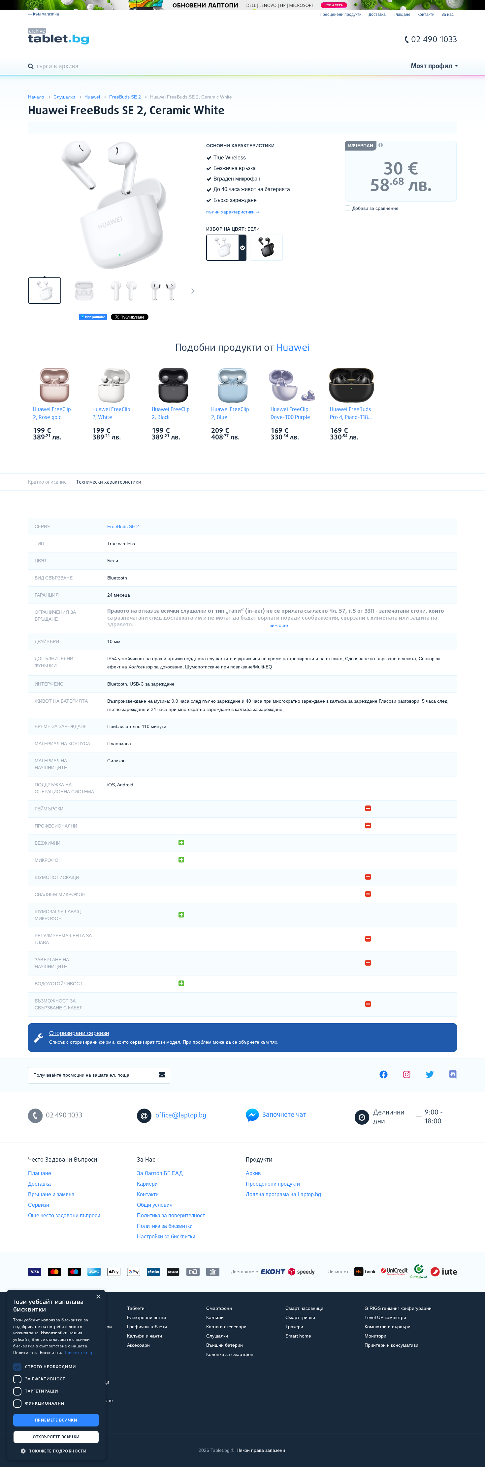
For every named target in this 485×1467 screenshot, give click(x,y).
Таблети (136, 1308)
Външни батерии (224, 1345)
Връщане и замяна (51, 1194)
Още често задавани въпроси (64, 1215)
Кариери (147, 1184)
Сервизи (38, 1205)
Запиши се (162, 1075)
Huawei (293, 348)
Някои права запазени (261, 1450)
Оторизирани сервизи (79, 1033)
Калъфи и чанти (144, 1336)
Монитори (375, 1336)
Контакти (426, 14)
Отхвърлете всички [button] (56, 1437)
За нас (447, 14)
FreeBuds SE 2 (123, 526)
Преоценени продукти (341, 14)
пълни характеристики (230, 211)
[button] (56, 1451)
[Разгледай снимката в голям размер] (114, 205)
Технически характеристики (108, 482)
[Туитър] (430, 1075)
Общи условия (155, 1205)
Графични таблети (147, 1326)
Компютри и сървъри (387, 1326)
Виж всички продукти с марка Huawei (68, 431)
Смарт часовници (304, 1308)
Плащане (401, 14)
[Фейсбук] (383, 1075)
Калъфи (215, 1317)
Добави (375, 208)
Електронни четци (146, 1317)
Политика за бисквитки (165, 1226)
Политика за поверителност (171, 1215)
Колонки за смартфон (229, 1354)
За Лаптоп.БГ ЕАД (160, 1173)
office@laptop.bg (180, 1116)
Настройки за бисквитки (166, 1236)
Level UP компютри (385, 1317)
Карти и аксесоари (226, 1326)
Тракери (294, 1326)
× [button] (98, 1296)
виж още (279, 625)
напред (193, 290)
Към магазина (46, 14)
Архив (253, 1173)
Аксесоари (138, 1345)
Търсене (32, 67)
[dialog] (56, 1375)
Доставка (377, 14)
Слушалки (217, 1336)
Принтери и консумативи (391, 1345)
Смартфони (219, 1308)
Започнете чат (284, 1115)
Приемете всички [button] (56, 1420)
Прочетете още (79, 1352)
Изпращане (94, 317)
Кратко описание (47, 482)
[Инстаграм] (407, 1075)
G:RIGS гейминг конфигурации (398, 1308)
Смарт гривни (300, 1317)
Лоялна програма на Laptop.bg (283, 1194)
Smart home (298, 1336)
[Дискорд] (453, 1075)
